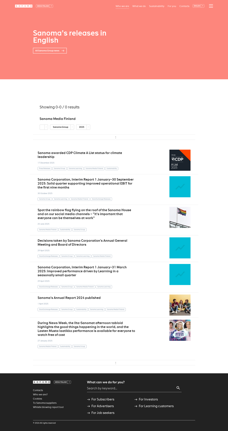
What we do (139, 6)
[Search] (178, 388)
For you (172, 6)
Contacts (184, 6)
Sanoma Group (61, 127)
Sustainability (156, 6)
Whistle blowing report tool (48, 407)
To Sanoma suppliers (44, 402)
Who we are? (40, 394)
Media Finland (43, 6)
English (197, 6)
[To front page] (23, 6)
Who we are (122, 6)
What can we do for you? (106, 382)
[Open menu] (210, 6)
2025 (82, 127)
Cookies (37, 398)
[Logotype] (41, 382)
